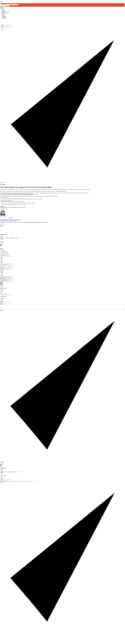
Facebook (1, 255)
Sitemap (8, 255)
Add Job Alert (4, 16)
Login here (11, 277)
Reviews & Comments (5, 12)
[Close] (2, 236)
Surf (18, 207)
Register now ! (9, 268)
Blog (3, 14)
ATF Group (3, 254)
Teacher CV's (4, 11)
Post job (1, 7)
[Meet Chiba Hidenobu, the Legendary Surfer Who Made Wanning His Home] (62, 228)
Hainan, (9, 207)
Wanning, (5, 207)
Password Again (2, 281)
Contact (3, 15)
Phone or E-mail (2, 294)
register (2, 286)
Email (1, 480)
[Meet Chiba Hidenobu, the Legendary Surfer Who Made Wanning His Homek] (62, 229)
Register (3, 9)
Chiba (12, 207)
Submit (2, 310)
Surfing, (2, 207)
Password (1, 265)
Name (2, 24)
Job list (3, 10)
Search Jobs (2, 6)
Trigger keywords (14, 481)
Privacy (3, 18)
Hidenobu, (15, 207)
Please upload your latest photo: (5, 471)
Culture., (20, 207)
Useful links (4, 17)
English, (24, 207)
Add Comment (3, 209)
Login (3, 8)
